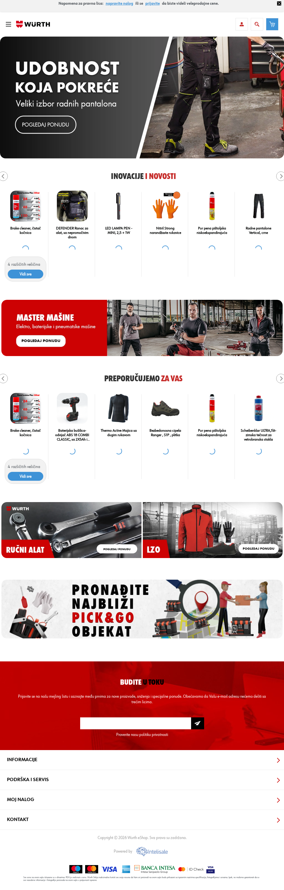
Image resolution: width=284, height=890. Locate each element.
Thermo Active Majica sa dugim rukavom (258, 433)
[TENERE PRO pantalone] (72, 408)
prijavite (152, 4)
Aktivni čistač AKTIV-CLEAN (119, 433)
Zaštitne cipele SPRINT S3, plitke (165, 230)
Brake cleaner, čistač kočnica (212, 230)
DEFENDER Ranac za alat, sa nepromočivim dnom (258, 232)
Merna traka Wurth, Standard (25, 433)
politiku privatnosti (153, 735)
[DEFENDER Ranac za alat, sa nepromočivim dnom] (258, 206)
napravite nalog (119, 4)
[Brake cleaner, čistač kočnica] (212, 206)
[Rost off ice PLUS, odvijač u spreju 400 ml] (25, 206)
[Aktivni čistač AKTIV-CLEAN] (118, 408)
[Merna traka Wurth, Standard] (25, 408)
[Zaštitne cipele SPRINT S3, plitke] (165, 206)
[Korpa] (272, 24)
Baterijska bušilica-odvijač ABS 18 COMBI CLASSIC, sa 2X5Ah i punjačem (212, 435)
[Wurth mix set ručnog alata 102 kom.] (118, 206)
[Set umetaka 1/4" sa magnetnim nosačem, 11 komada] (72, 206)
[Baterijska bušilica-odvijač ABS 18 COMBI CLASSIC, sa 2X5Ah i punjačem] (212, 408)
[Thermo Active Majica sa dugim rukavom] (258, 408)
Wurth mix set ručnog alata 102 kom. (119, 230)
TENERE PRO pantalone (72, 431)
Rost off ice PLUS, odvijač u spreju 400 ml (25, 230)
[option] (142, 97)
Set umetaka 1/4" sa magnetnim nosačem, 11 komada (72, 232)
